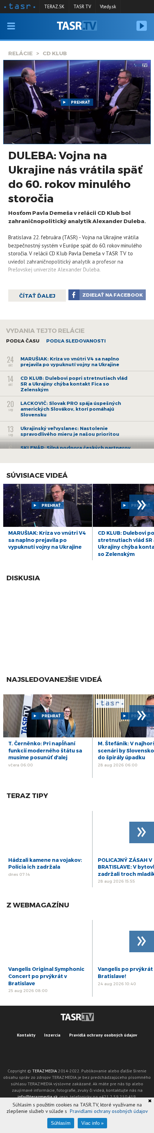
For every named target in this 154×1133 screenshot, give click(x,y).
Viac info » (92, 1123)
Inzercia (52, 1035)
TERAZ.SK (54, 7)
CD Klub (55, 53)
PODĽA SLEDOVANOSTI (76, 341)
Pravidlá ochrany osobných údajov (103, 1035)
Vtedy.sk (108, 7)
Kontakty (26, 1035)
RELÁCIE (20, 53)
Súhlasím (61, 1123)
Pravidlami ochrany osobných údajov (109, 1111)
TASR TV (82, 7)
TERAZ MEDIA (44, 1070)
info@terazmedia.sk (38, 1096)
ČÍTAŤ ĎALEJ (37, 295)
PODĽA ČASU (22, 341)
